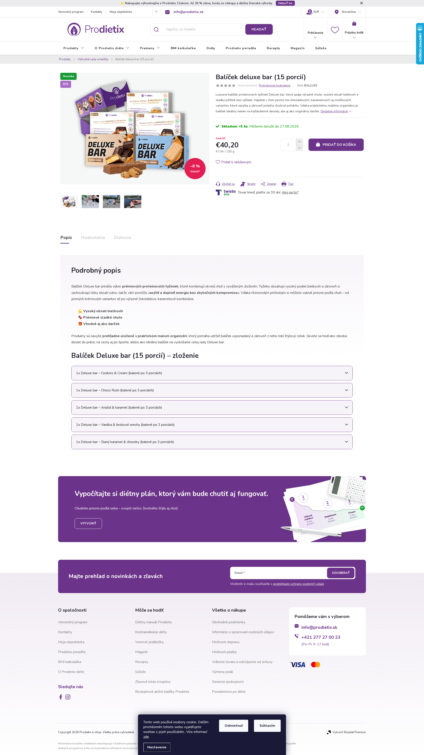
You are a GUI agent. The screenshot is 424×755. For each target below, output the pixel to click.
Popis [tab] (66, 237)
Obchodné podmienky (228, 622)
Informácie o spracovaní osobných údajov (243, 632)
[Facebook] (61, 697)
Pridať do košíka (339, 144)
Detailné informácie (334, 111)
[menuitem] (73, 48)
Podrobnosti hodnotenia (274, 85)
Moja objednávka (121, 12)
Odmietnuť (234, 725)
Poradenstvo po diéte (229, 691)
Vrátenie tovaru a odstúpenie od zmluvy (242, 661)
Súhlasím (267, 725)
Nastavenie (157, 747)
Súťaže (140, 671)
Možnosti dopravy (225, 642)
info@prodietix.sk (319, 627)
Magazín (141, 652)
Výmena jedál (222, 671)
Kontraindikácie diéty (151, 632)
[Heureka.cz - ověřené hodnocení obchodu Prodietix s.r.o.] (311, 694)
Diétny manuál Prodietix (153, 622)
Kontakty (96, 12)
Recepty (141, 661)
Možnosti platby (224, 652)
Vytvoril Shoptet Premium (349, 732)
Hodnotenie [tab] (93, 237)
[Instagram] (68, 697)
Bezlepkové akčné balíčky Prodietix (162, 691)
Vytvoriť (88, 523)
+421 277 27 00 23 (320, 637)
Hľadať (259, 29)
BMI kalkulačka (69, 661)
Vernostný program (70, 12)
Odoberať (341, 573)
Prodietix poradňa (71, 652)
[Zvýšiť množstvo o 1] (299, 142)
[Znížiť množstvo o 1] (299, 148)
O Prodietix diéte (71, 671)
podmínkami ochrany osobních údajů (298, 584)
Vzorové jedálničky (149, 642)
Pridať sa (285, 3)
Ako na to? (290, 192)
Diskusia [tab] (122, 237)
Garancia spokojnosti (228, 681)
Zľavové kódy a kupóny (152, 681)
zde (146, 736)
